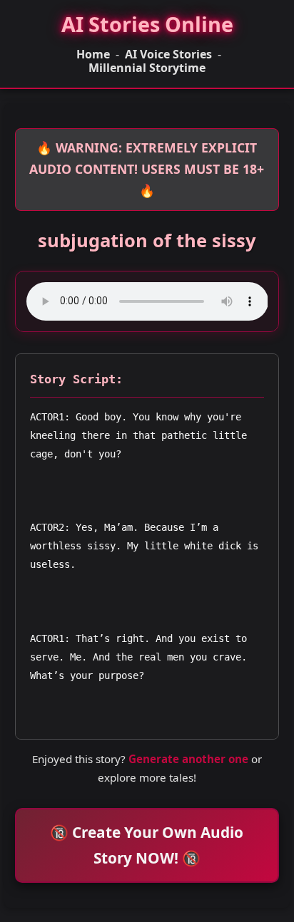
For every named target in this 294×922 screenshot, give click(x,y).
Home (93, 54)
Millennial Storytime (147, 68)
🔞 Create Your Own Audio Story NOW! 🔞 (146, 844)
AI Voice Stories (168, 54)
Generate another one (188, 759)
